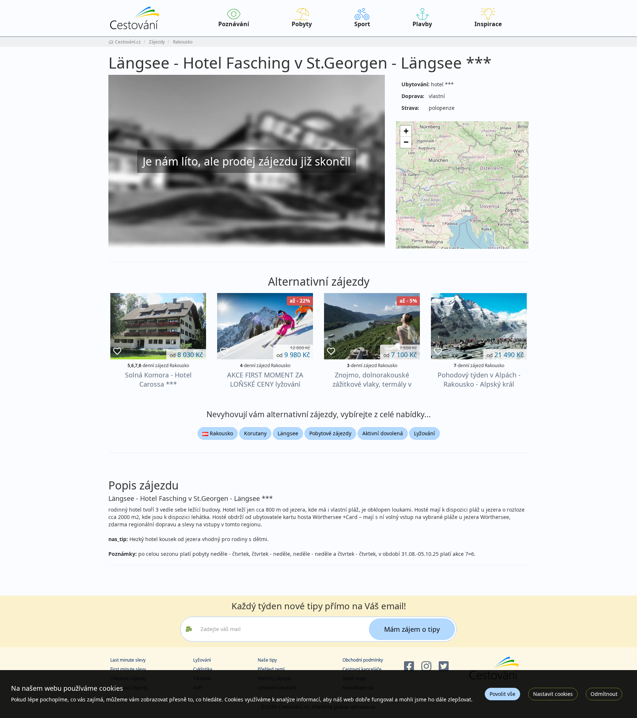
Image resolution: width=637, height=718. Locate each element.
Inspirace (488, 24)
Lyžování (424, 433)
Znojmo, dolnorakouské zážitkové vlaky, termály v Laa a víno (372, 384)
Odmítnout (604, 693)
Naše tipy (267, 660)
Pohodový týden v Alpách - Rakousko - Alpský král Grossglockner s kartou (479, 384)
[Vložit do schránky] (117, 351)
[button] (405, 131)
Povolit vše (502, 693)
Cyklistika (202, 669)
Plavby (422, 24)
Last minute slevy (128, 660)
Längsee (288, 433)
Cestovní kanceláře (362, 669)
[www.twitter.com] (444, 666)
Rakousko (220, 433)
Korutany (255, 433)
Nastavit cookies (553, 693)
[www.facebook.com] (409, 666)
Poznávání (233, 24)
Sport (362, 24)
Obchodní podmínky (362, 660)
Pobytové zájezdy (330, 433)
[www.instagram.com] (426, 666)
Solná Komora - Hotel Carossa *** (158, 379)
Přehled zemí (271, 669)
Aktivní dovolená (382, 433)
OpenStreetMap (410, 247)
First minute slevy (128, 669)
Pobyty (302, 24)
